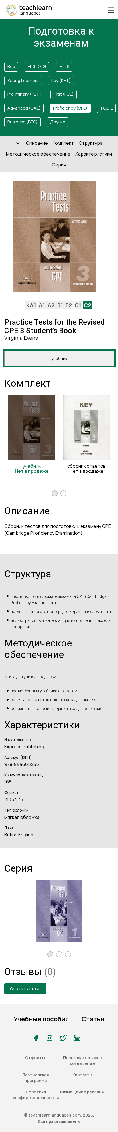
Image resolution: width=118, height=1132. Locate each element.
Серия (59, 165)
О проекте (35, 1057)
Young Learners (23, 80)
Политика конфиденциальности (36, 1094)
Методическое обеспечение (38, 154)
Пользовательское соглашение (82, 1060)
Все (11, 66)
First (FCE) (64, 94)
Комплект (63, 143)
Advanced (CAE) (23, 108)
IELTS (64, 66)
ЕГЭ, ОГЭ (37, 66)
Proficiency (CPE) (70, 108)
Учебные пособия (41, 1019)
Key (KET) (61, 80)
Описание (37, 143)
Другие (57, 122)
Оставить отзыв (25, 988)
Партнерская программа (35, 1077)
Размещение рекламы (82, 1092)
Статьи (93, 1019)
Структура (91, 143)
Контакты (82, 1074)
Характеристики (93, 154)
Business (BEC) (22, 122)
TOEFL (106, 108)
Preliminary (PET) (24, 94)
